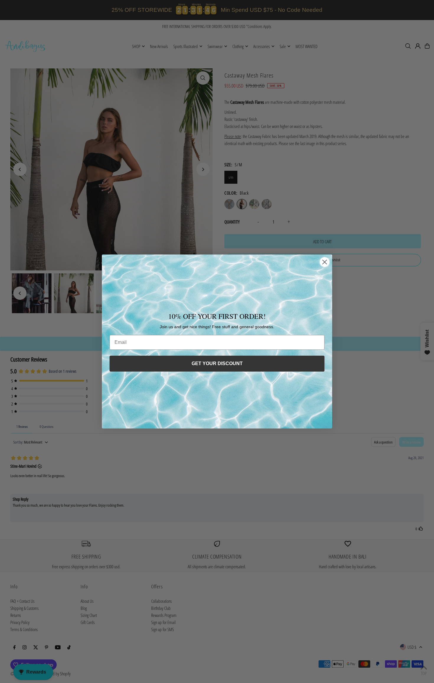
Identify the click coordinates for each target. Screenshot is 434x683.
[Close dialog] (324, 262)
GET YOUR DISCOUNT (217, 363)
